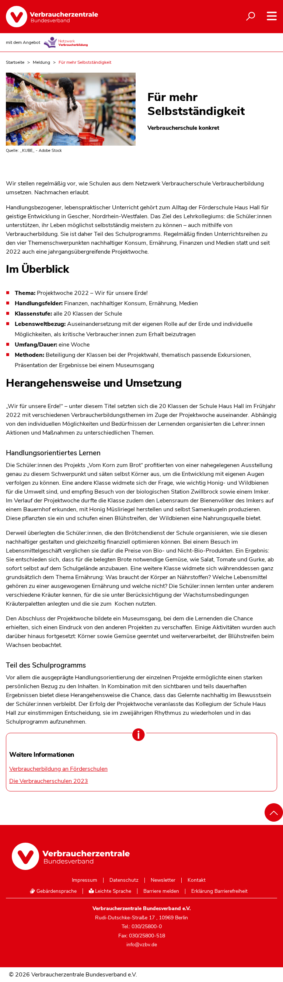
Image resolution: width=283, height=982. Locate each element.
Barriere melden (161, 891)
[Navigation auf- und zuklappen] (271, 16)
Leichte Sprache (112, 891)
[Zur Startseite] (52, 16)
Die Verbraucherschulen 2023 (48, 781)
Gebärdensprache (56, 891)
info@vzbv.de (141, 944)
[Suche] (250, 16)
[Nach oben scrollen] (274, 812)
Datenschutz (124, 880)
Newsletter (163, 880)
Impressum (84, 880)
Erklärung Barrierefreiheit (219, 891)
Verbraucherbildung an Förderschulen (58, 769)
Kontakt (197, 880)
